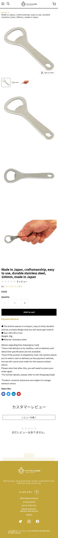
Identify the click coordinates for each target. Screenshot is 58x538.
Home (4, 12)
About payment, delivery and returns (29, 509)
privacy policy (29, 501)
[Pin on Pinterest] (19, 394)
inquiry (29, 514)
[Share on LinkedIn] (14, 394)
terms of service (29, 505)
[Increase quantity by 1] (24, 302)
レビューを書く (29, 417)
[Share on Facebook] (3, 394)
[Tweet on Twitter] (8, 394)
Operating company (29, 498)
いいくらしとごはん (13, 286)
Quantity (5, 297)
